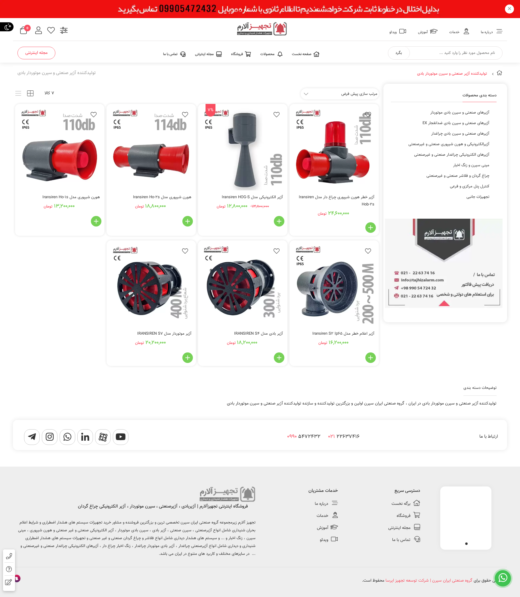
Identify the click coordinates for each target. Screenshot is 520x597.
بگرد (398, 53)
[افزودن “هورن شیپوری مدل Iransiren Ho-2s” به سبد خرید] (187, 221)
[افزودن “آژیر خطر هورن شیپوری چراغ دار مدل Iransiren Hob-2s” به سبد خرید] (370, 227)
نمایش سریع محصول (343, 227)
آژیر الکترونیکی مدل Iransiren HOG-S (252, 197)
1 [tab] (466, 543)
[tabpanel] (465, 516)
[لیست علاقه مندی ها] (51, 31)
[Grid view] (30, 93)
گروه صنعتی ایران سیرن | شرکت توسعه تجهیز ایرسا (428, 580)
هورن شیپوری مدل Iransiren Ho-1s (71, 197)
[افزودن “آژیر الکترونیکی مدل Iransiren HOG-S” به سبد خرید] (279, 221)
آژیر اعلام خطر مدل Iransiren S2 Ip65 (343, 334)
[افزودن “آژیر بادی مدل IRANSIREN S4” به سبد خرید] (279, 357)
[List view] (18, 93)
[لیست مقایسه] (64, 31)
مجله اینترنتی (36, 53)
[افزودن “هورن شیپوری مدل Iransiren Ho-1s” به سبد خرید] (96, 221)
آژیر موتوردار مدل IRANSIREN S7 (164, 334)
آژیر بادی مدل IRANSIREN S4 (258, 334)
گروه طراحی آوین (16, 579)
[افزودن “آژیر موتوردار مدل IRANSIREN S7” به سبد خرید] (187, 357)
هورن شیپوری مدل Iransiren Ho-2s (162, 197)
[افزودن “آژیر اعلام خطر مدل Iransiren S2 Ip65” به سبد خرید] (370, 357)
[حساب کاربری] (38, 31)
